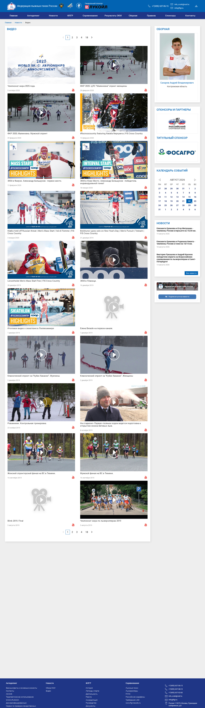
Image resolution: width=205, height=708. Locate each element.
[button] (33, 15)
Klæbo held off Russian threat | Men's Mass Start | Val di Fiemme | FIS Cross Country (41, 232)
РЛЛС (128, 694)
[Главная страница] (11, 5)
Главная (8, 22)
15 (189, 197)
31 (183, 188)
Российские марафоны (135, 697)
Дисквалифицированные (16, 703)
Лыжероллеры (132, 691)
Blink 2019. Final (15, 520)
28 (165, 188)
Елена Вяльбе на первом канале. (96, 328)
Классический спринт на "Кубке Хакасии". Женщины (106, 375)
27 (159, 188)
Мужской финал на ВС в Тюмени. (96, 473)
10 (159, 197)
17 (159, 201)
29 (171, 188)
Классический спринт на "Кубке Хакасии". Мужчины (34, 375)
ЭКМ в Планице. (88, 280)
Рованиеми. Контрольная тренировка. (27, 423)
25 (165, 205)
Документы (90, 706)
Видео (48, 691)
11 (165, 197)
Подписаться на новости (178, 296)
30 (177, 188)
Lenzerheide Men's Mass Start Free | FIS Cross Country (34, 280)
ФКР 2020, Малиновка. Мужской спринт (27, 133)
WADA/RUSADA (12, 700)
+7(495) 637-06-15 (160, 6)
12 (171, 197)
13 (177, 197)
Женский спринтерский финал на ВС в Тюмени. (32, 473)
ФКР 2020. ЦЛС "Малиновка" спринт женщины (103, 86)
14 (183, 197)
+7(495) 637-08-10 (176, 689)
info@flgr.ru (178, 8)
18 (165, 201)
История (89, 688)
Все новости (191, 273)
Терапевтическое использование (20, 697)
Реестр (89, 697)
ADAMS (9, 694)
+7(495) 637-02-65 (176, 692)
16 (195, 197)
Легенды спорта (92, 691)
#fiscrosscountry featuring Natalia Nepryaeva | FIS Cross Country (111, 133)
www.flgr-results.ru (133, 703)
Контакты (10, 691)
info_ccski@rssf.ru (181, 4)
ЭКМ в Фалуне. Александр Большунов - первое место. (35, 180)
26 (171, 205)
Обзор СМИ (50, 688)
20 (177, 201)
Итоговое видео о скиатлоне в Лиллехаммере (31, 328)
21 (183, 201)
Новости (18, 22)
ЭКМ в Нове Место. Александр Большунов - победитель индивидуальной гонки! (108, 182)
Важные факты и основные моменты (21, 688)
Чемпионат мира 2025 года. (21, 86)
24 (159, 205)
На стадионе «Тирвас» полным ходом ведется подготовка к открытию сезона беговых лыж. (110, 424)
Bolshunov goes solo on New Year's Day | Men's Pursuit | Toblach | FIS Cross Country (112, 232)
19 (171, 201)
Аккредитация (91, 700)
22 (189, 201)
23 (195, 201)
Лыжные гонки (132, 688)
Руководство (91, 703)
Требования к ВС (132, 700)
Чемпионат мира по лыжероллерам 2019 (100, 520)
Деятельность (91, 694)
